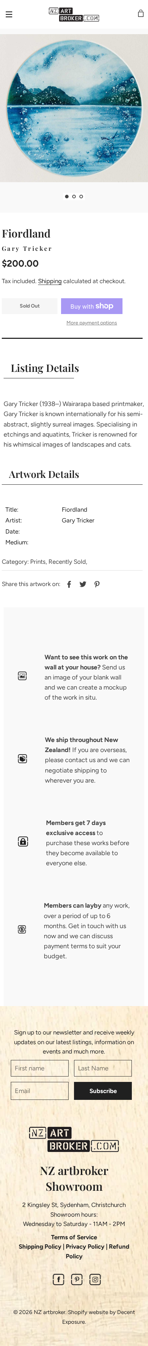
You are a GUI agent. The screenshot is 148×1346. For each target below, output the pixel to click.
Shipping (50, 281)
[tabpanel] (74, 108)
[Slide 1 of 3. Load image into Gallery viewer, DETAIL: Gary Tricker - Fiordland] (66, 196)
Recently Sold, (67, 561)
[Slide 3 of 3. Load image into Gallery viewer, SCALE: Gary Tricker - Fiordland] (81, 196)
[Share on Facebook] (68, 583)
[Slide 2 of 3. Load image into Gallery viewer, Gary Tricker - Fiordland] (74, 196)
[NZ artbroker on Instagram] (95, 1283)
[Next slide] (90, 196)
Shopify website (88, 1312)
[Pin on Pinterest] (96, 583)
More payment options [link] (91, 323)
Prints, (38, 561)
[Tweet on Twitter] (82, 583)
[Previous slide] (57, 196)
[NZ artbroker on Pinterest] (77, 1283)
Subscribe (103, 1090)
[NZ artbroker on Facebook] (58, 1283)
